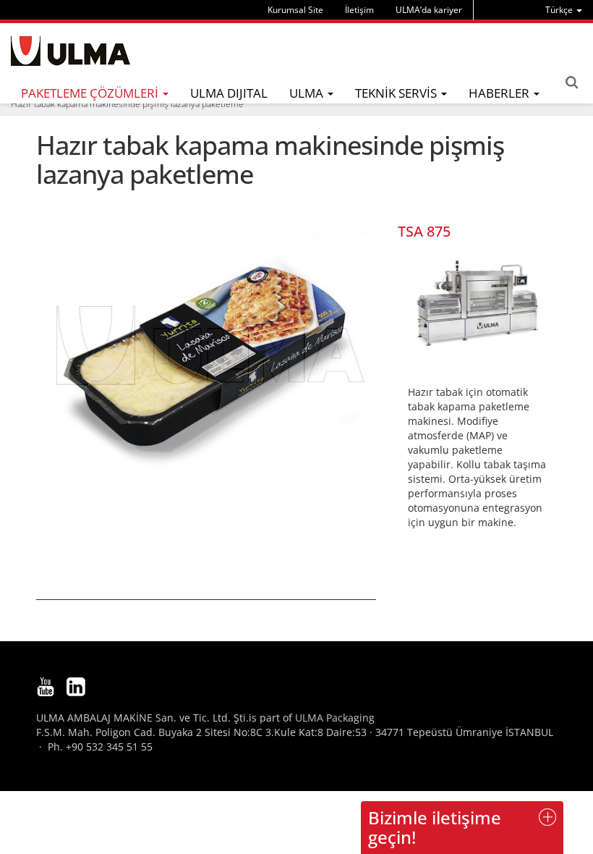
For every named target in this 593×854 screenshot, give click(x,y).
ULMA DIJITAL (229, 93)
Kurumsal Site (295, 10)
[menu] (563, 10)
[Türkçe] (70, 51)
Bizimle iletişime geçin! (434, 827)
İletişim (359, 10)
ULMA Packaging (335, 717)
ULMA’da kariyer (429, 10)
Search (571, 82)
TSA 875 (424, 231)
